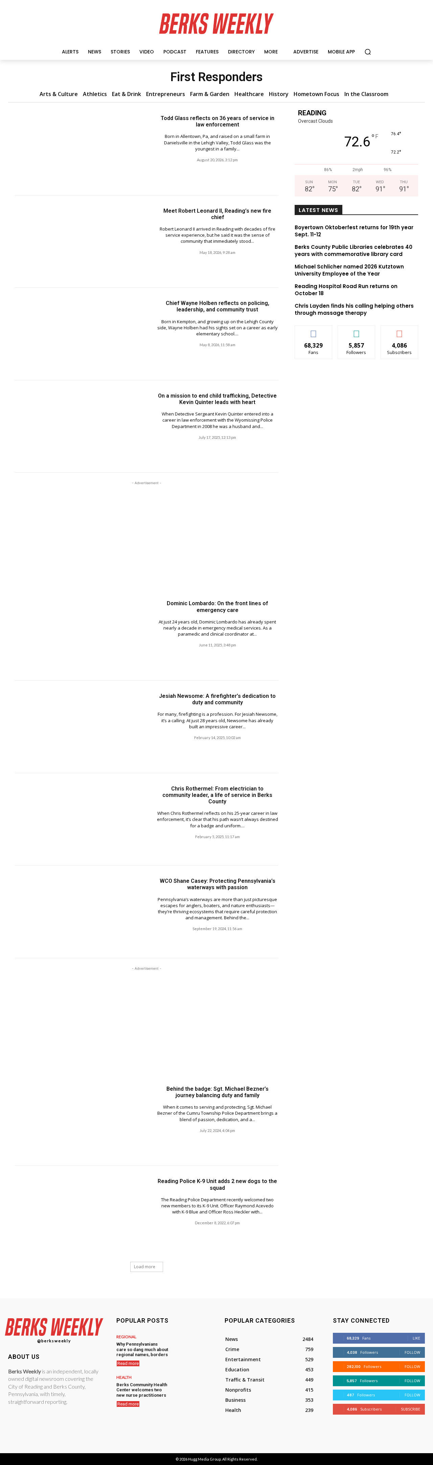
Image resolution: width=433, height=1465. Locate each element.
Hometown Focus (316, 94)
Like (313, 330)
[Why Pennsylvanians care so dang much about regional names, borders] (190, 1348)
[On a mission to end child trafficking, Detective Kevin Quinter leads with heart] (80, 426)
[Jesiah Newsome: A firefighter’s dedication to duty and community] (80, 726)
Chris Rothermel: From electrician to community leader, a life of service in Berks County (217, 795)
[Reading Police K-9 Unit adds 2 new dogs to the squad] (80, 1212)
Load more (144, 1267)
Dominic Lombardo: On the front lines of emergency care (217, 606)
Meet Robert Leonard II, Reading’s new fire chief (217, 214)
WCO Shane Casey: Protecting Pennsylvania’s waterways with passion (217, 884)
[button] (368, 52)
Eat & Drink (126, 94)
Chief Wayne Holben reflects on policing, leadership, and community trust (217, 306)
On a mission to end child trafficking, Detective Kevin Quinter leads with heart (217, 399)
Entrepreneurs (165, 94)
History (279, 94)
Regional (126, 1337)
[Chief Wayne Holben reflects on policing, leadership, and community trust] (80, 334)
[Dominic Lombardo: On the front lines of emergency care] (80, 634)
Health (124, 1377)
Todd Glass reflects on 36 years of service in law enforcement (217, 121)
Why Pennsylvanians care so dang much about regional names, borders (142, 1349)
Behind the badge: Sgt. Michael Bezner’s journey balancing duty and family (217, 1092)
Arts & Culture (59, 94)
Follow (356, 330)
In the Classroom (366, 94)
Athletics (95, 94)
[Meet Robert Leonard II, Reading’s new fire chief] (80, 241)
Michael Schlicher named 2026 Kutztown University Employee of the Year (349, 270)
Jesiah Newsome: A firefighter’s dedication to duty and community (217, 699)
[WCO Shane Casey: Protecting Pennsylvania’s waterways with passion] (80, 911)
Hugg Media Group (204, 1459)
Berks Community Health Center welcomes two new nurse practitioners (141, 1390)
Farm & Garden (209, 94)
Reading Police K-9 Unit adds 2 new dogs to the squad (217, 1184)
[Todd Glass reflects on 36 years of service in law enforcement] (80, 149)
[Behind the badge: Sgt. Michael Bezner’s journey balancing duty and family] (80, 1119)
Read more (128, 1363)
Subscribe (399, 330)
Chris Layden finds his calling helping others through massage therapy (354, 309)
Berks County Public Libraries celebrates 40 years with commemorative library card (353, 250)
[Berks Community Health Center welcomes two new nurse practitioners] (190, 1388)
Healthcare (249, 94)
